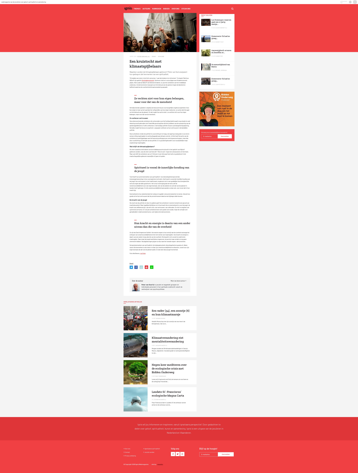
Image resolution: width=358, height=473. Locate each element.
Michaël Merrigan (221, 70)
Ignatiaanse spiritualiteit (152, 448)
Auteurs (146, 9)
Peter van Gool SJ (143, 56)
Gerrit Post (220, 42)
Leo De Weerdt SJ (221, 28)
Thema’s (137, 9)
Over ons (175, 9)
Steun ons (185, 9)
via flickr (143, 253)
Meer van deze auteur (178, 281)
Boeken (166, 9)
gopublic (160, 464)
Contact (127, 452)
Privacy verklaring (130, 456)
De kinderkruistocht (148, 80)
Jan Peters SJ (220, 84)
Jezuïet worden (149, 452)
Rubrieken (156, 9)
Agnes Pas (219, 56)
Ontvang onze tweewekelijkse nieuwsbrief (214, 132)
